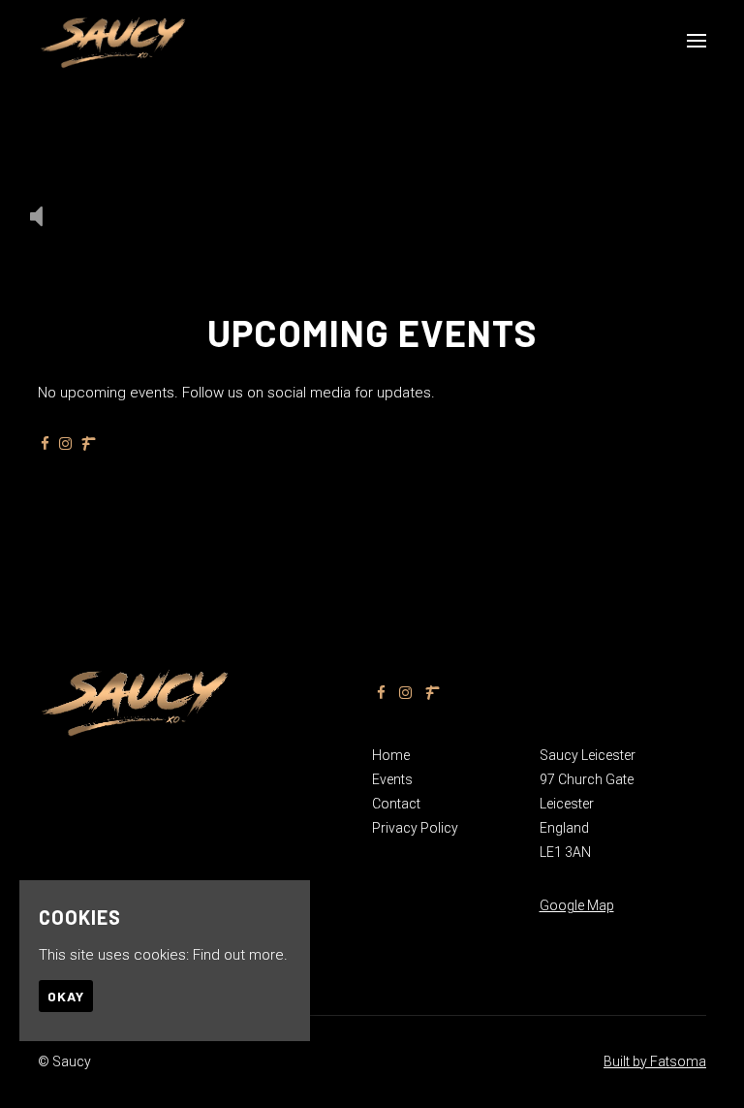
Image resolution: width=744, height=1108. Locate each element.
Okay (65, 996)
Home (391, 755)
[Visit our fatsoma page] (88, 444)
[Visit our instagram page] (65, 444)
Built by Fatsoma (655, 1061)
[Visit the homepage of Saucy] (113, 40)
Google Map (577, 905)
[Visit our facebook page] (45, 444)
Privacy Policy (415, 828)
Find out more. (240, 955)
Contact (396, 803)
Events (392, 779)
